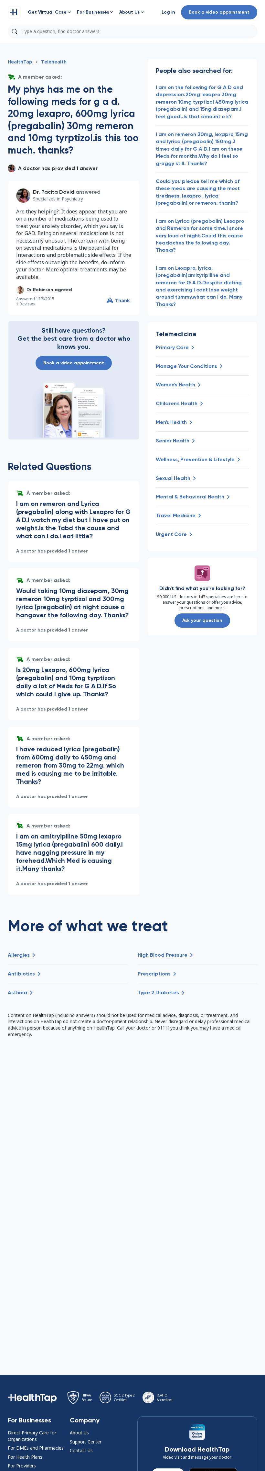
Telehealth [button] (54, 62)
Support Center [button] (85, 1442)
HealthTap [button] (20, 62)
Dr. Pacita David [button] (53, 192)
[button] (14, 12)
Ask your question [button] (202, 620)
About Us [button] (79, 1433)
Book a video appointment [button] (219, 12)
